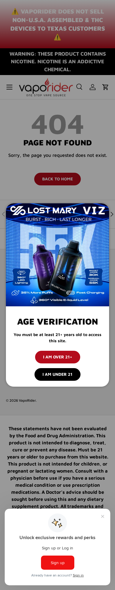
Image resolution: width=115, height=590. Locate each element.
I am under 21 (57, 374)
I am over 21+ (57, 356)
